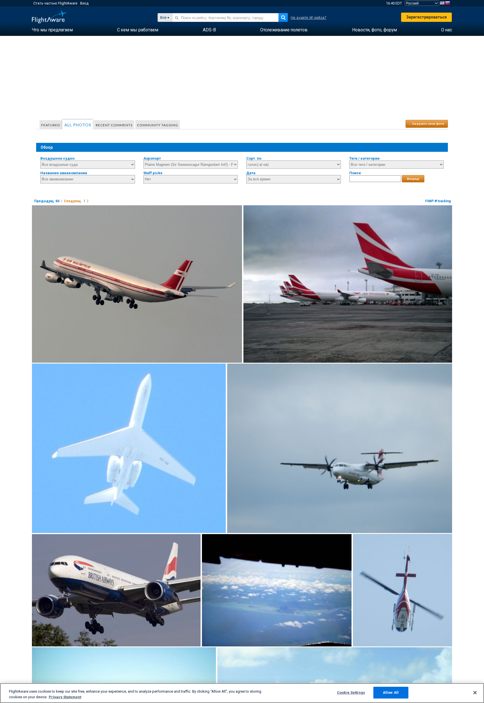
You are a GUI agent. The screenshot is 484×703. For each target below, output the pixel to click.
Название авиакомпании (63, 173)
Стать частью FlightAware (55, 3)
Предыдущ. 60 (46, 201)
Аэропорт (152, 158)
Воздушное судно (57, 158)
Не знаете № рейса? (309, 18)
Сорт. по (253, 158)
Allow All (391, 692)
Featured (50, 125)
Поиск (355, 173)
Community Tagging (157, 125)
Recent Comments (114, 125)
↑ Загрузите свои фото (426, 123)
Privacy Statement (65, 697)
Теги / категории (364, 158)
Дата (250, 173)
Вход (84, 3)
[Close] (475, 692)
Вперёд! (413, 178)
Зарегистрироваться (426, 17)
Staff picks (152, 173)
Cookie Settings (351, 692)
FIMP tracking (438, 201)
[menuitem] (52, 30)
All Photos (77, 124)
